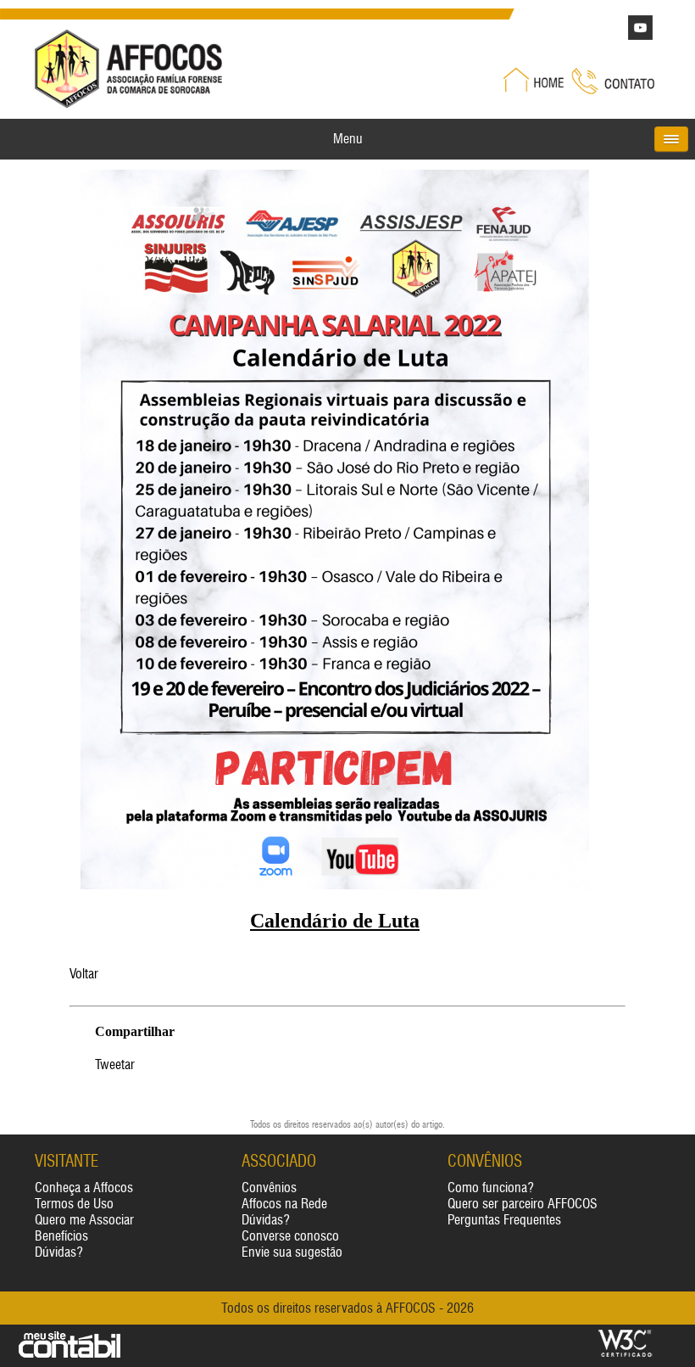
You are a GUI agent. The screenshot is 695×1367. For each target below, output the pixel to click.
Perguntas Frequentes (504, 1220)
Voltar (84, 974)
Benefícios (61, 1236)
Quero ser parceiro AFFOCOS (523, 1204)
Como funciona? (491, 1187)
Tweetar (115, 1064)
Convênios (269, 1187)
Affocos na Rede (284, 1204)
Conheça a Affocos (84, 1187)
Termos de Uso (74, 1204)
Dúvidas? (59, 1252)
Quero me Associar (84, 1220)
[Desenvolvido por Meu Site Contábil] (69, 1354)
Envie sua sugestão (292, 1252)
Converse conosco (290, 1236)
